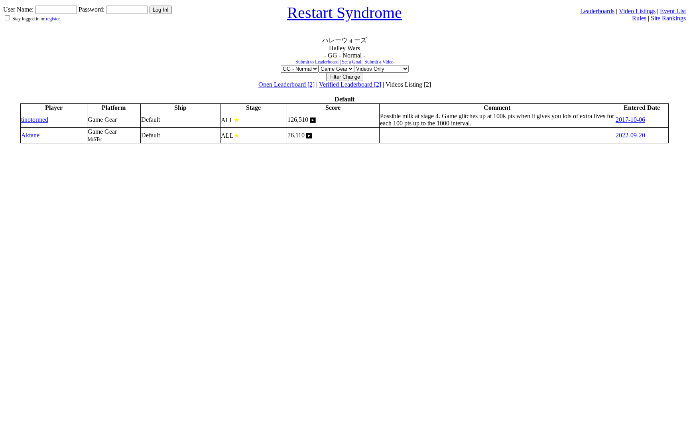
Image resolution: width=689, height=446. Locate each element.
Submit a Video (379, 62)
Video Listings (637, 11)
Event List (673, 11)
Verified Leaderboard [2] (350, 84)
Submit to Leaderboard (317, 62)
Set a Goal (351, 62)
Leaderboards (597, 11)
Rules (639, 18)
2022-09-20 (630, 135)
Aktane (30, 135)
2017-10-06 (630, 119)
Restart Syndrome (344, 13)
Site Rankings (668, 18)
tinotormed (34, 119)
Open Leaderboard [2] (286, 84)
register (53, 19)
